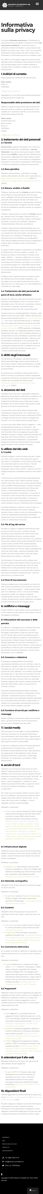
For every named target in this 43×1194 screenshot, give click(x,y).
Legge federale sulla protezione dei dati (15, 178)
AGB (3, 1140)
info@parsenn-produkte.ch (10, 91)
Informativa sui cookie (30, 877)
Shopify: (8, 964)
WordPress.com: (11, 867)
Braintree (19, 1013)
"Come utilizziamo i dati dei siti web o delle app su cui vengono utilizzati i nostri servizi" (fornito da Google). (24, 831)
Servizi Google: (11, 811)
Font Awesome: (11, 925)
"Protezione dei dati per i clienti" (17, 984)
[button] (37, 3)
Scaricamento (7, 1150)
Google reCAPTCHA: (13, 1072)
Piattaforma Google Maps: (31, 896)
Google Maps (10, 896)
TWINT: (8, 1041)
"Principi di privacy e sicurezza (16, 821)
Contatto (5, 1147)
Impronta (5, 1137)
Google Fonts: (10, 933)
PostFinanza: (10, 1029)
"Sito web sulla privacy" (29, 1048)
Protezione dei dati (9, 1144)
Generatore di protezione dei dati (17, 1097)
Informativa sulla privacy (14, 877)
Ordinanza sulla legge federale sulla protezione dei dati (20, 181)
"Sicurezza (32, 984)
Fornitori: (14, 967)
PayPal (8, 1013)
